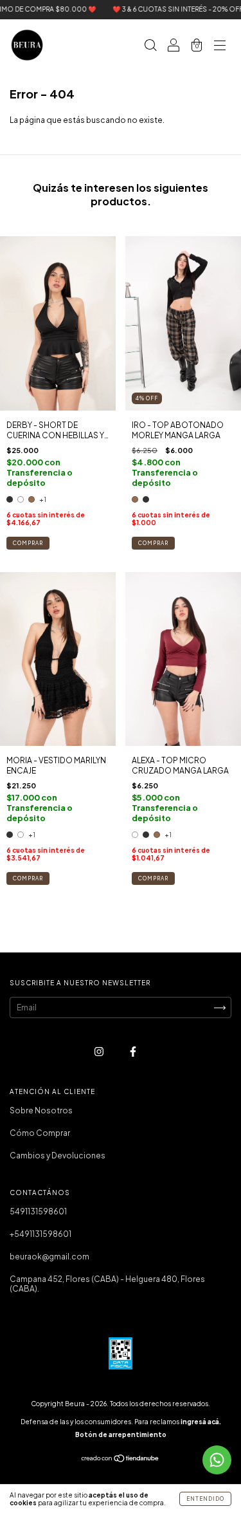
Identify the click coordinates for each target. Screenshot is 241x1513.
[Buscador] (150, 46)
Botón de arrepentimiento (120, 1434)
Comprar (28, 543)
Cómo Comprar (40, 1133)
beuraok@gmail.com (49, 1256)
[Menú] (219, 46)
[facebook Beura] (133, 1051)
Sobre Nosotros (41, 1110)
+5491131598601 (40, 1234)
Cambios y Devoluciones (57, 1155)
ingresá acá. (201, 1421)
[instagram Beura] (99, 1051)
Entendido (205, 1499)
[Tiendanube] (120, 1460)
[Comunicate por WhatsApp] (216, 1459)
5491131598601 (38, 1211)
